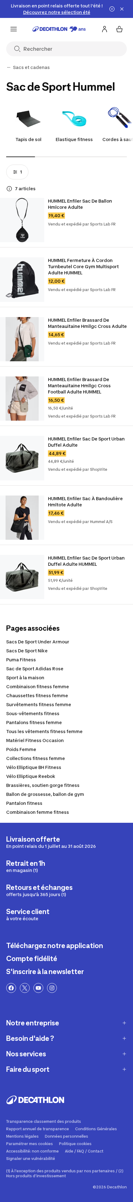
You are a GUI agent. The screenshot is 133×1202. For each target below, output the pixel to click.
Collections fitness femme (35, 758)
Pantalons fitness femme (34, 722)
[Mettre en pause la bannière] (112, 9)
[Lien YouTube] (38, 988)
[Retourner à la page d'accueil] (59, 29)
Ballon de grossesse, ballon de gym (45, 794)
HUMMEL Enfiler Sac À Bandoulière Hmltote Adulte (86, 501)
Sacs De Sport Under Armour (37, 641)
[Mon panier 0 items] (119, 29)
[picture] (22, 220)
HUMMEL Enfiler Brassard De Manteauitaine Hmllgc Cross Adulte (87, 323)
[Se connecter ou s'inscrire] (104, 29)
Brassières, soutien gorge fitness (42, 785)
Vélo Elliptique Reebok (30, 776)
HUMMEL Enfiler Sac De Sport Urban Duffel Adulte (87, 442)
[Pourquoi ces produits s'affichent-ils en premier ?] (9, 189)
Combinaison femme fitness (37, 812)
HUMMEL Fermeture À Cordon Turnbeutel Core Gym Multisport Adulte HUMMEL (84, 266)
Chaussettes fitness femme (37, 695)
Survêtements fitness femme (38, 704)
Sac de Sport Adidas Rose (34, 668)
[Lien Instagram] (52, 988)
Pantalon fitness (24, 803)
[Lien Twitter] (25, 988)
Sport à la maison (25, 677)
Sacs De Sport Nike (27, 650)
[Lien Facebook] (11, 988)
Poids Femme (21, 749)
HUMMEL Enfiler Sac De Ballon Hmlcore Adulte (80, 204)
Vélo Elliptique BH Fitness (33, 767)
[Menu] (13, 29)
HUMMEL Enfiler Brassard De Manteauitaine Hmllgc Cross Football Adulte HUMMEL (80, 385)
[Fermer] (122, 9)
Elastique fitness (74, 139)
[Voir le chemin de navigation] (8, 67)
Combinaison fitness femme (37, 686)
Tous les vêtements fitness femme (44, 731)
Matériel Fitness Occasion (35, 740)
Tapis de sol (28, 139)
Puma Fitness (21, 659)
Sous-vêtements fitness (32, 713)
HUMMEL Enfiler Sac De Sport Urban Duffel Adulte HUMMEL (87, 561)
